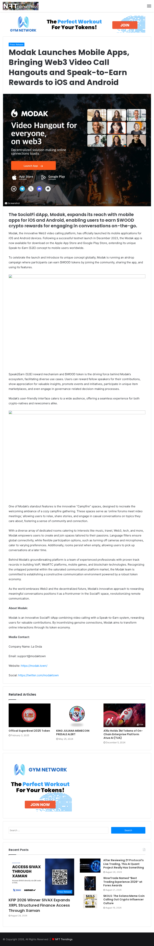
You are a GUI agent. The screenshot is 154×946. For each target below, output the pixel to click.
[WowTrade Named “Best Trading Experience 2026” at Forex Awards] (90, 883)
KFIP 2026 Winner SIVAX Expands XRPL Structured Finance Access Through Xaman (39, 905)
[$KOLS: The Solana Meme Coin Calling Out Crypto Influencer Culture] (90, 901)
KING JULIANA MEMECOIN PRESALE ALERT (72, 732)
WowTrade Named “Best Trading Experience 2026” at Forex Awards (122, 881)
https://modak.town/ (34, 665)
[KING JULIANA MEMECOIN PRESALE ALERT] (77, 715)
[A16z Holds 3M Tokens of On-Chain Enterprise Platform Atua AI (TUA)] (124, 715)
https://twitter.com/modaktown (38, 675)
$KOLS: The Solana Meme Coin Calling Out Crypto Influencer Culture (124, 899)
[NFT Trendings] (20, 6)
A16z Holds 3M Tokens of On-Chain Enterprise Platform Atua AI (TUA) (123, 734)
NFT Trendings (63, 939)
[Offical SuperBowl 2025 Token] (30, 715)
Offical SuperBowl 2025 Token (29, 731)
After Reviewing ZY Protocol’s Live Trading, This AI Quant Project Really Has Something (123, 863)
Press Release (16, 44)
